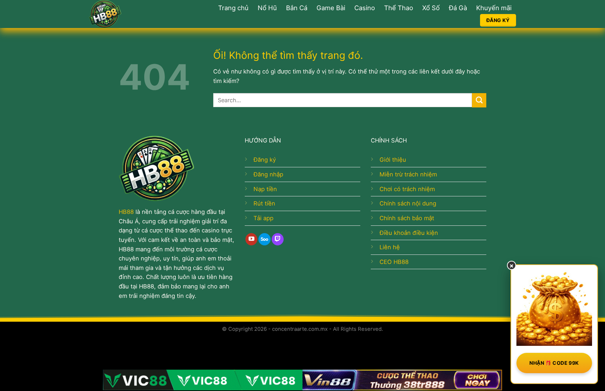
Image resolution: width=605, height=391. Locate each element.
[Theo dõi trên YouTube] (251, 239)
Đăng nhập (268, 174)
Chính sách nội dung (408, 203)
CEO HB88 (394, 261)
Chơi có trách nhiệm (407, 189)
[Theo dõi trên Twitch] (278, 239)
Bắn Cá (296, 8)
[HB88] (129, 14)
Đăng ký (264, 159)
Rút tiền (264, 203)
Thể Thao (398, 8)
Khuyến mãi (494, 8)
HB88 (126, 211)
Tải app (263, 218)
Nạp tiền (265, 189)
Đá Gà (458, 8)
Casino (364, 8)
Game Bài (331, 8)
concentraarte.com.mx (300, 329)
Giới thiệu (393, 159)
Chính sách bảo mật (407, 218)
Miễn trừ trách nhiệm (408, 174)
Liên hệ (390, 247)
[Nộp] (479, 100)
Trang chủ (233, 8)
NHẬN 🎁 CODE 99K (554, 363)
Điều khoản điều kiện (409, 232)
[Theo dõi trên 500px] (264, 239)
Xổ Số (431, 8)
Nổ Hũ (267, 8)
